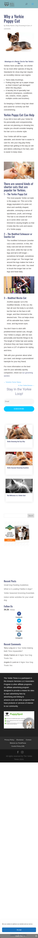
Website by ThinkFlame (18, 743)
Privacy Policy (9, 740)
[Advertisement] (19, 849)
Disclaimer (20, 740)
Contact (28, 740)
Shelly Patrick (10, 25)
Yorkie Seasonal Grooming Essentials (18, 468)
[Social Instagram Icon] (22, 752)
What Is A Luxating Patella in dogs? (18, 589)
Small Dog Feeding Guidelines (16, 585)
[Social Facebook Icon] (18, 752)
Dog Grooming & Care (23, 25)
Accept (19, 930)
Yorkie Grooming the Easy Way (16, 441)
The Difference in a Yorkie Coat (16, 495)
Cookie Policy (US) (17, 746)
